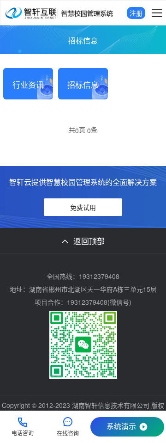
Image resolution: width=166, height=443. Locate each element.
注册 (136, 13)
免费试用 (83, 207)
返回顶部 (89, 240)
